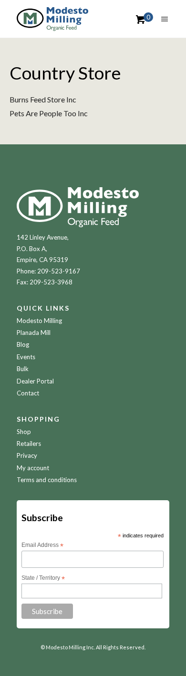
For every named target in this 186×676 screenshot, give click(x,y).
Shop (24, 431)
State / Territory (43, 578)
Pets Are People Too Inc (49, 113)
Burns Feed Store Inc (43, 99)
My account (33, 468)
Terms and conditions (47, 480)
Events (26, 357)
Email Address (42, 545)
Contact (28, 393)
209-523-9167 (58, 271)
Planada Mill (34, 332)
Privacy (27, 455)
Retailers (29, 443)
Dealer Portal (35, 381)
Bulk (23, 369)
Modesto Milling (39, 320)
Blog (23, 344)
